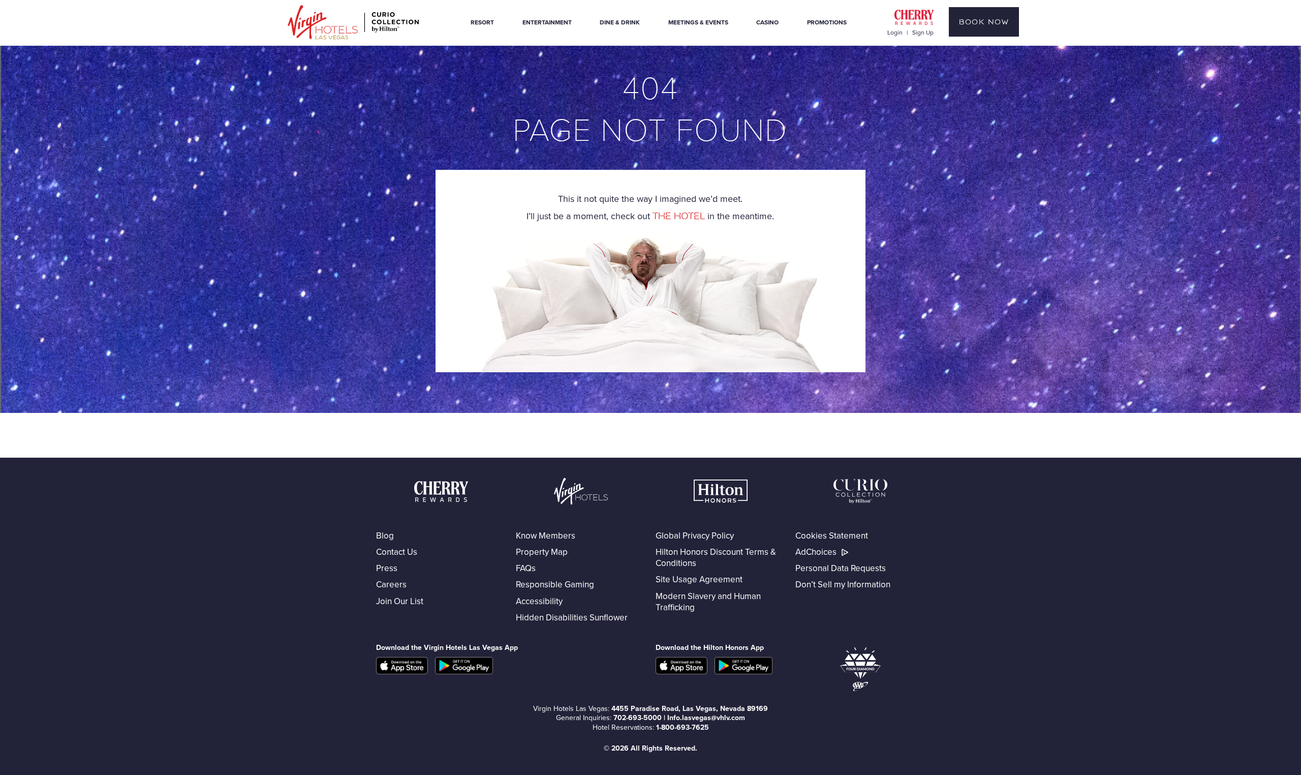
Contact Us (396, 552)
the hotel (679, 216)
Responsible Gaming (555, 584)
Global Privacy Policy (695, 535)
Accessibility (539, 601)
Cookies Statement (831, 535)
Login (895, 32)
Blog (385, 535)
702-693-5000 (637, 717)
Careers (391, 584)
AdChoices (816, 552)
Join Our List (399, 601)
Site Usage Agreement (699, 579)
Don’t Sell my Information (842, 584)
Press (386, 568)
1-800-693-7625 (682, 727)
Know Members (545, 535)
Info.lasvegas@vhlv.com (706, 717)
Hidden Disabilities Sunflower (572, 617)
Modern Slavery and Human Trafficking (708, 601)
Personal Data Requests (840, 568)
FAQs (526, 568)
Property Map (542, 552)
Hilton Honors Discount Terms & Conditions (716, 557)
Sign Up (923, 32)
